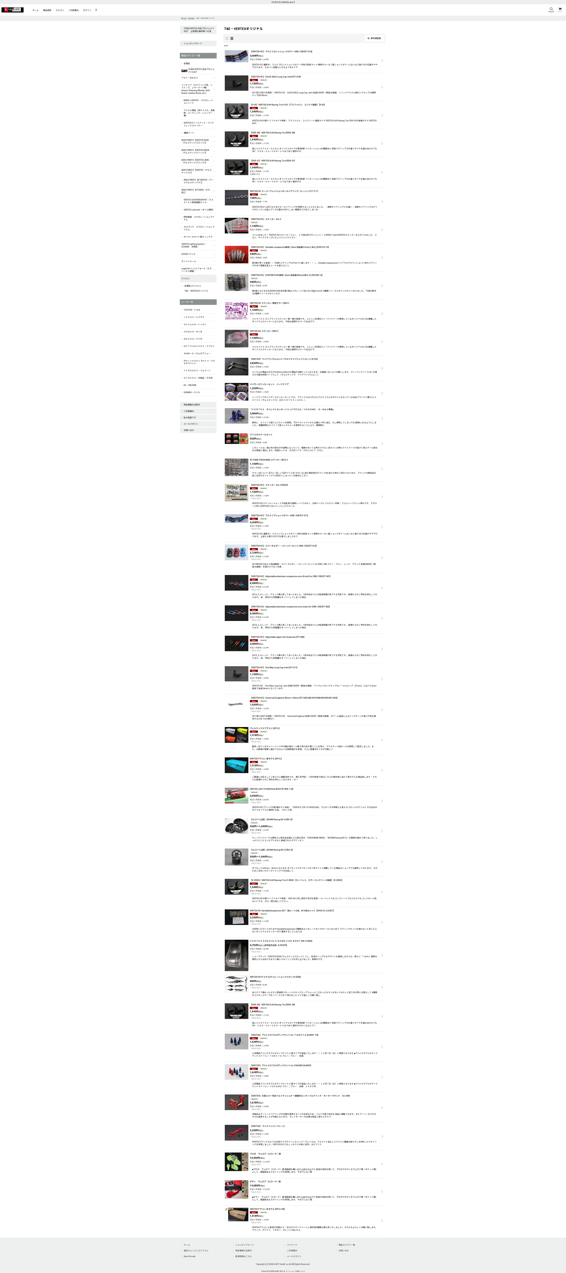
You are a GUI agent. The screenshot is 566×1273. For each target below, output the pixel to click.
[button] (551, 9)
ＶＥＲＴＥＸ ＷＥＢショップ (283, 2)
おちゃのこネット (278, 1271)
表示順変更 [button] (376, 38)
